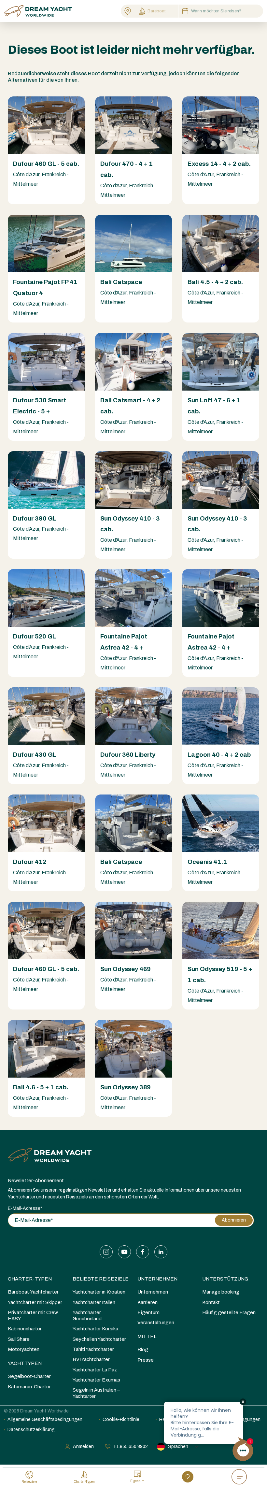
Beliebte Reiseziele (101, 1278)
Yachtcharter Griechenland (87, 1315)
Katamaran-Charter (29, 1386)
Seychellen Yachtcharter (99, 1339)
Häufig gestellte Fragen (229, 1312)
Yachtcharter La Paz (95, 1369)
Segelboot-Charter (29, 1376)
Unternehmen (157, 1278)
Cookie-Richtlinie (121, 1419)
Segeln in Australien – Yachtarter (96, 1393)
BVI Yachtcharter (91, 1359)
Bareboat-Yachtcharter (33, 1292)
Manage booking (220, 1292)
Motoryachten (23, 1349)
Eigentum (148, 1312)
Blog (142, 1349)
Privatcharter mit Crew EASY (33, 1315)
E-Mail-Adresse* (25, 1208)
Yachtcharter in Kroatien (99, 1292)
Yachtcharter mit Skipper (35, 1302)
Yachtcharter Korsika (95, 1328)
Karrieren (147, 1302)
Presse (145, 1360)
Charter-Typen (30, 1278)
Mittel (146, 1336)
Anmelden (83, 1446)
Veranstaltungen (155, 1322)
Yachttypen (25, 1363)
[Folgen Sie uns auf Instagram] (106, 1251)
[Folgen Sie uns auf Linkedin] (160, 1251)
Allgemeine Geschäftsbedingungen (44, 1419)
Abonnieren (234, 1220)
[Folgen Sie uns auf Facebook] (142, 1251)
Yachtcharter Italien (94, 1302)
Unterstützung (225, 1278)
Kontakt (211, 1302)
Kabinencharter (25, 1328)
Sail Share (19, 1339)
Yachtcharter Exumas (96, 1379)
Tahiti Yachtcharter (93, 1349)
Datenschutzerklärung (31, 1429)
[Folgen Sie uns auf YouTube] (124, 1251)
